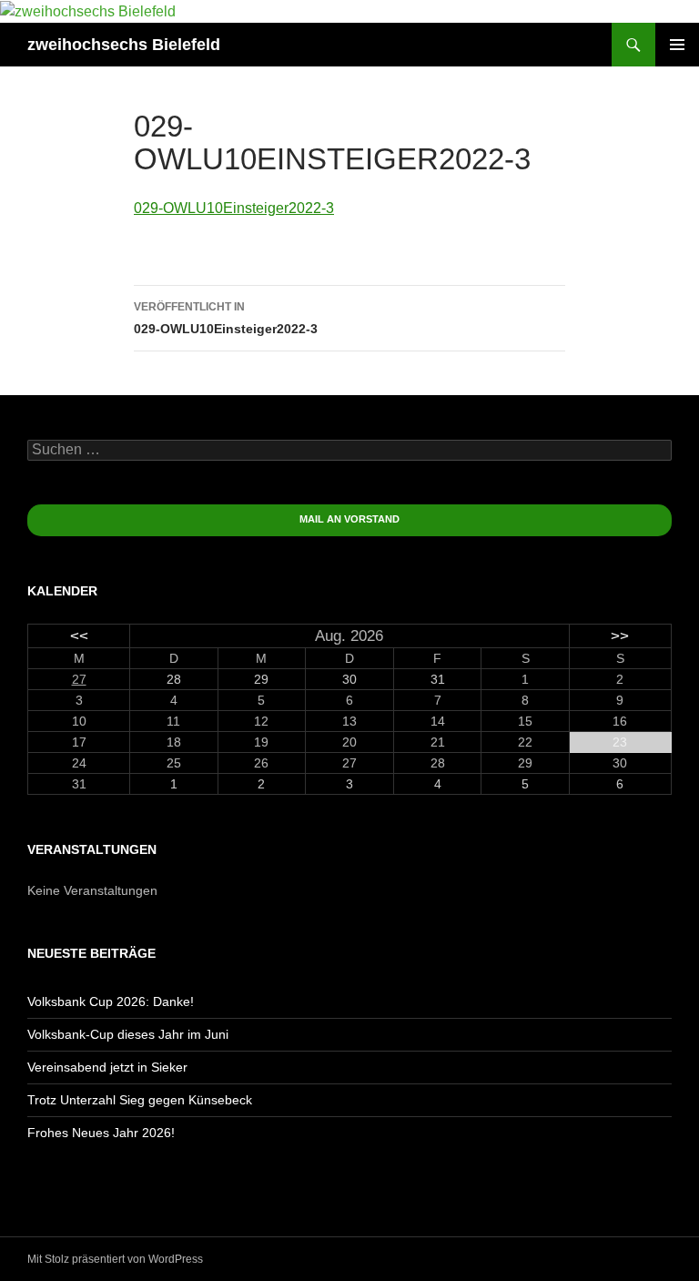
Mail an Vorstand (349, 518)
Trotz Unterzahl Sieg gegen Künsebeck (139, 1100)
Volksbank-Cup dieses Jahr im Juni (127, 1034)
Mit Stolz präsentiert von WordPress (115, 1259)
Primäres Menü (677, 44)
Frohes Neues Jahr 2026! (101, 1132)
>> (620, 636)
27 (79, 679)
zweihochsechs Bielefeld (123, 45)
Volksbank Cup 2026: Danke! (110, 1001)
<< (79, 636)
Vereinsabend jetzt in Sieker (107, 1067)
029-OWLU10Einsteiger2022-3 (234, 208)
